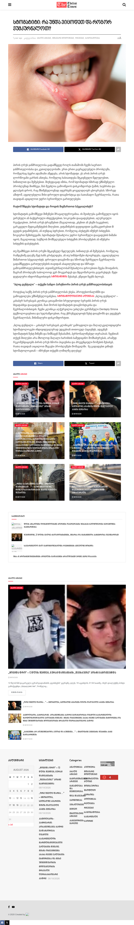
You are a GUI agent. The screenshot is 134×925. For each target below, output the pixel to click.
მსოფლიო (90, 790)
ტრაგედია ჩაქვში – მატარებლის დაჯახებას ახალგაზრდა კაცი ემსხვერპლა (90, 490)
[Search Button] (124, 5)
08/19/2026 (21, 414)
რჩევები (79, 38)
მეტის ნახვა (18, 692)
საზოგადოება (92, 38)
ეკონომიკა (75, 800)
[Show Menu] (9, 5)
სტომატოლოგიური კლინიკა (75, 296)
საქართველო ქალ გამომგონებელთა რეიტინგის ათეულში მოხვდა (58, 546)
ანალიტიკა (75, 767)
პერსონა (89, 794)
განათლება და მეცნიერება (76, 789)
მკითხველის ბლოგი (91, 780)
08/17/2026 (77, 455)
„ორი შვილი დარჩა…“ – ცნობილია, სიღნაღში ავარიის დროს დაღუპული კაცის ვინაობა (92, 406)
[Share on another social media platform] (118, 149)
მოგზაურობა (91, 786)
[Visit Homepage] (66, 5)
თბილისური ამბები (76, 815)
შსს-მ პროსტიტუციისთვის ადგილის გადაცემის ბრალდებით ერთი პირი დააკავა (55, 556)
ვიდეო (73, 809)
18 (14, 805)
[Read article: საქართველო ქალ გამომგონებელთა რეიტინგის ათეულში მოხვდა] (17, 548)
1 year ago (17, 38)
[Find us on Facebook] (9, 907)
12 (17, 798)
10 (10, 798)
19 (17, 805)
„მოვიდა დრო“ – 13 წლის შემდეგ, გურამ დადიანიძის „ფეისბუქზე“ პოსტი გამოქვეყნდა (37, 406)
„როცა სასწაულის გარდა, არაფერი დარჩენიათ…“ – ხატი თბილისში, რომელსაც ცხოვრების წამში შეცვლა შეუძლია (36, 488)
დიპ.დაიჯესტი (77, 795)
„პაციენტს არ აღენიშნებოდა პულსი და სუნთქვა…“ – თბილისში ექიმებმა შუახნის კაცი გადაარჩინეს (93, 448)
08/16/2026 (77, 497)
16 (32, 798)
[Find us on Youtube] (13, 907)
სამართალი (91, 816)
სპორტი (88, 821)
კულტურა (89, 767)
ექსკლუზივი (76, 804)
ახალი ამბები (44, 38)
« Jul (10, 824)
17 (10, 805)
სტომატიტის (59, 276)
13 (21, 798)
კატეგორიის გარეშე (76, 822)
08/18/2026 (77, 414)
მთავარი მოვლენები (63, 38)
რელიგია (89, 803)
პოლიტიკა (90, 799)
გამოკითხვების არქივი (78, 780)
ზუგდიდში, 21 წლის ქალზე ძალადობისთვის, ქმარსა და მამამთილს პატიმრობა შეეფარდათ (71, 535)
